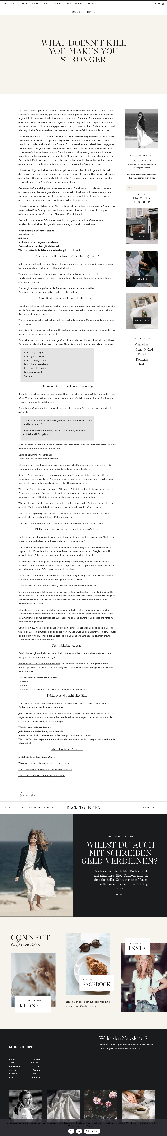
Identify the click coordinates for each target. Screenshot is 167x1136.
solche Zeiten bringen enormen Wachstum (47, 188)
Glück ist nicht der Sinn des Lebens (28, 808)
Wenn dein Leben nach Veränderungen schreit (41, 775)
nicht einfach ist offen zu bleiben (78, 609)
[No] (163, 1127)
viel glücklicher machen (60, 517)
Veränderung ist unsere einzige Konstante (39, 663)
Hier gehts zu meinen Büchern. (142, 178)
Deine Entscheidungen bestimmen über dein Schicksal (45, 769)
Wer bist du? (153, 808)
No (79, 1131)
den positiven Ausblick (74, 196)
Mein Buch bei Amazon (67, 749)
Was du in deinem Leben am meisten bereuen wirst (44, 763)
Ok (71, 1131)
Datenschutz (92, 1131)
